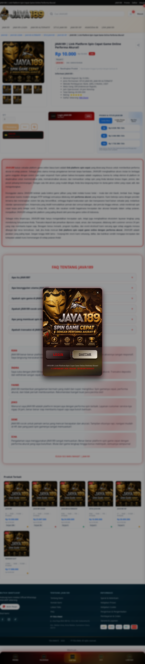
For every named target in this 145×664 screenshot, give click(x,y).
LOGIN (58, 354)
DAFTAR (85, 354)
